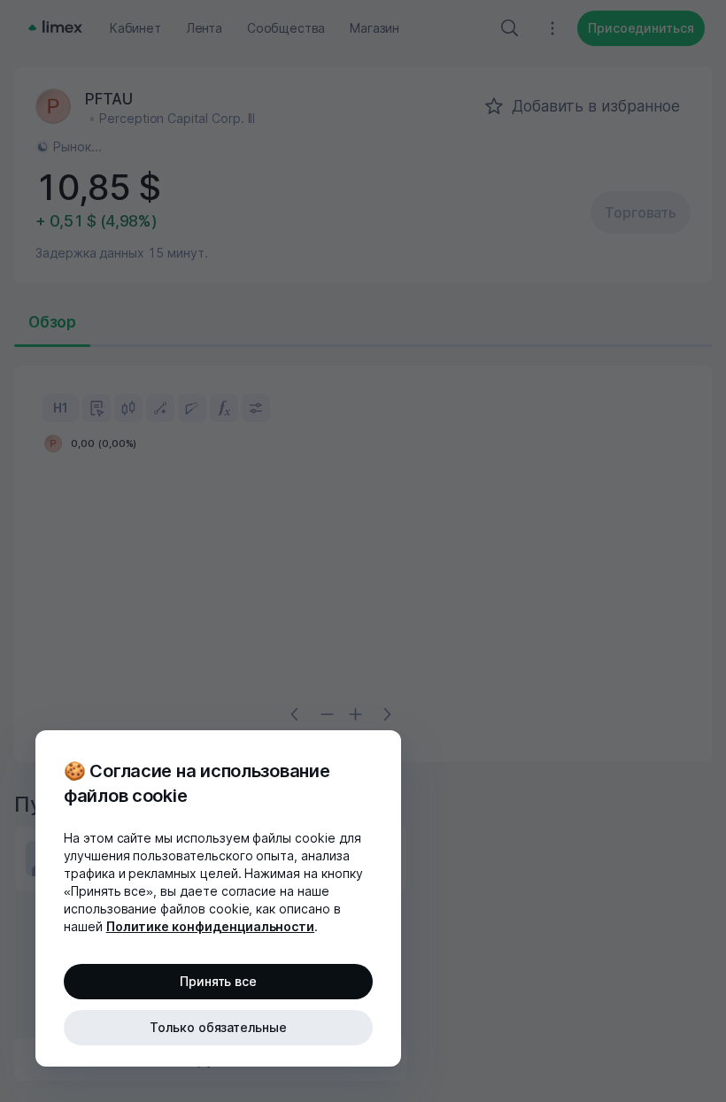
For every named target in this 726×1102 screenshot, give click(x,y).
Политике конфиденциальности (210, 926)
